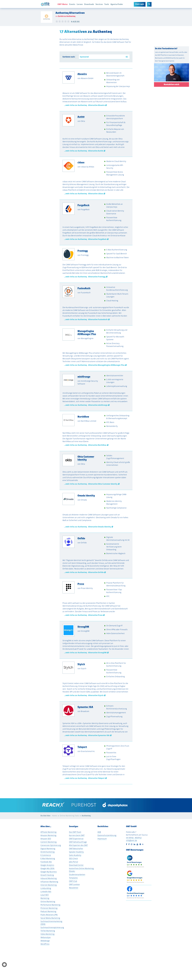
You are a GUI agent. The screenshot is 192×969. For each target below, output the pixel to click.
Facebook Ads (46, 862)
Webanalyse (45, 937)
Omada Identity (86, 495)
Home (54, 815)
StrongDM (83, 626)
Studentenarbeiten (77, 874)
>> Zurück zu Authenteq (65, 16)
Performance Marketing (50, 905)
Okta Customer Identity (86, 458)
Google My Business (48, 872)
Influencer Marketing (49, 882)
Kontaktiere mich (171, 84)
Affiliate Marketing (48, 832)
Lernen (80, 4)
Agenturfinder (116, 4)
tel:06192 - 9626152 (134, 838)
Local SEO (44, 895)
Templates (73, 878)
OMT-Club (73, 881)
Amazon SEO (45, 839)
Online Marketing (47, 901)
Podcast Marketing (48, 911)
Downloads (89, 4)
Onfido (81, 538)
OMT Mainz (63, 4)
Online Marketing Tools (69, 815)
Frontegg (83, 250)
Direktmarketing (47, 852)
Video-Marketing (47, 934)
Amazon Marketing (48, 835)
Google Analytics (47, 865)
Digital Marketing (47, 848)
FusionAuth (84, 288)
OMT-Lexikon (74, 884)
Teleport (82, 747)
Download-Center (76, 865)
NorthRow (83, 416)
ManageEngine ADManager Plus (87, 332)
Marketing (44, 898)
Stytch (81, 664)
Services (99, 4)
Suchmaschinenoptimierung (52, 927)
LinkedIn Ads (45, 891)
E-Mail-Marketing (47, 858)
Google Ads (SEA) (47, 868)
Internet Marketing (48, 885)
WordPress (44, 944)
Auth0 (81, 116)
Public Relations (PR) (49, 915)
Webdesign (45, 941)
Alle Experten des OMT (78, 845)
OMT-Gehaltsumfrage (78, 842)
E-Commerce (45, 855)
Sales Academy (75, 855)
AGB (99, 832)
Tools (106, 4)
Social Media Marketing (50, 918)
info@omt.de (131, 840)
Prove (81, 583)
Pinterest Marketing (48, 908)
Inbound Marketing (48, 878)
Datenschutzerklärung (107, 835)
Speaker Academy (76, 852)
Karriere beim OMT (77, 835)
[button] (4, 964)
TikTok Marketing (47, 931)
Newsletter (73, 888)
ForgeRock (83, 205)
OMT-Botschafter (76, 848)
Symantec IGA (85, 707)
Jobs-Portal (73, 862)
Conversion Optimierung (50, 845)
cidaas (81, 162)
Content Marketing (48, 842)
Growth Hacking (47, 875)
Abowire (82, 74)
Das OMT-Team (75, 832)
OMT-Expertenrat (76, 839)
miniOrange (84, 376)
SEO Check (73, 858)
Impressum (102, 839)
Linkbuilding (45, 888)
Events (72, 4)
